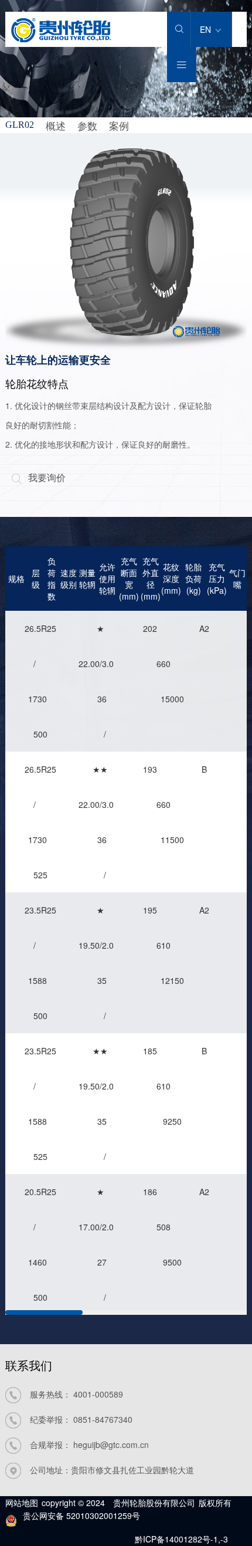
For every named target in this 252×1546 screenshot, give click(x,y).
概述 (56, 125)
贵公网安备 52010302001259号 (81, 1515)
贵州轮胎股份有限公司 (154, 1502)
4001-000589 (98, 1394)
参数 (87, 125)
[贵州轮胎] (61, 38)
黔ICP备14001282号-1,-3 (181, 1539)
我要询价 (38, 477)
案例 (119, 125)
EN (206, 29)
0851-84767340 (102, 1419)
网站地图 (21, 1502)
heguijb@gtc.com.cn (111, 1444)
